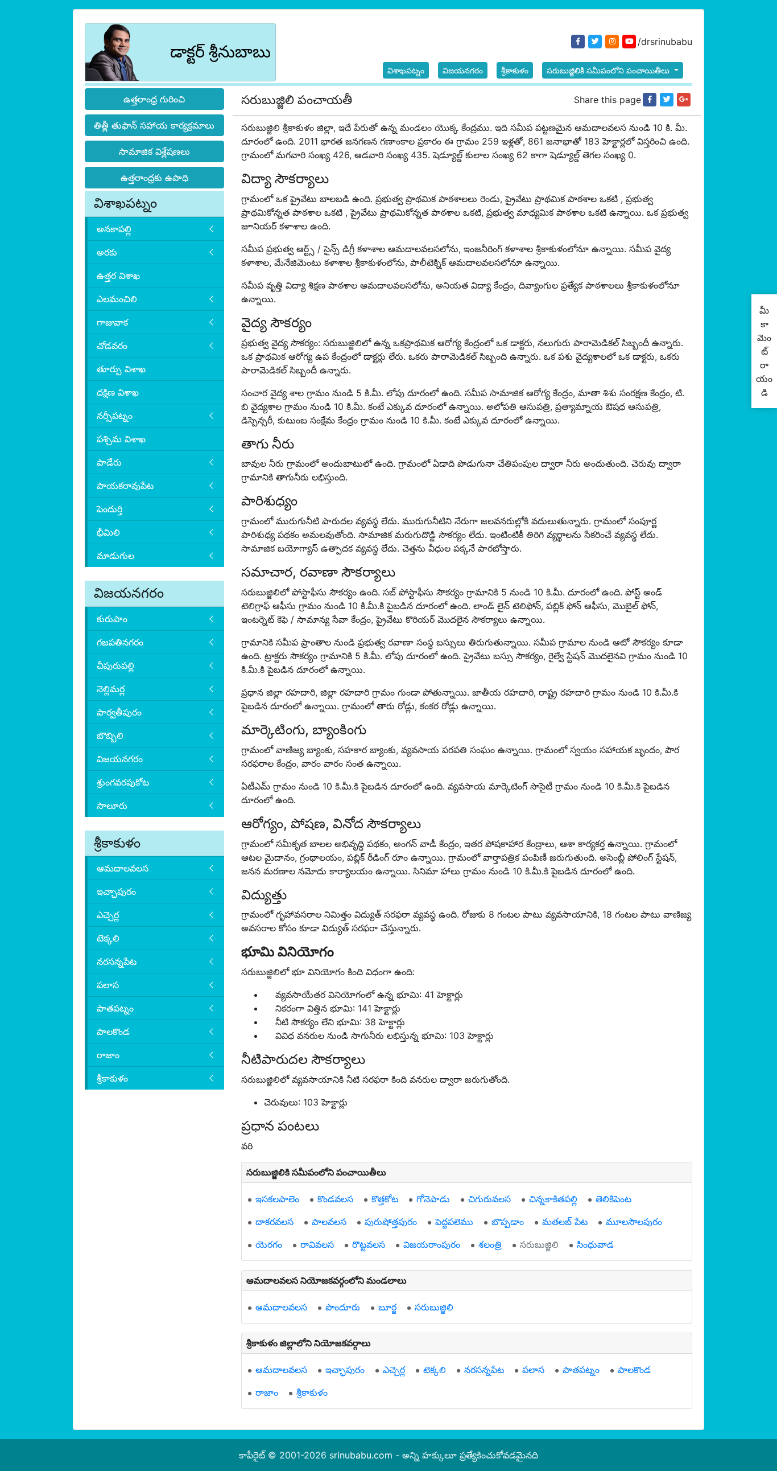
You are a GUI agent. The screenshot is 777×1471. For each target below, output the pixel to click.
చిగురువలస (489, 1199)
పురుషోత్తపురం (391, 1221)
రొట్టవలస (368, 1244)
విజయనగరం (463, 70)
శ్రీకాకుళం (514, 70)
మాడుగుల (115, 555)
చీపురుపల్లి (115, 665)
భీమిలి (108, 532)
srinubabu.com (360, 1455)
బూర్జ (387, 1307)
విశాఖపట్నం (405, 70)
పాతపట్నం (115, 1008)
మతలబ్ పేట (565, 1221)
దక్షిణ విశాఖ (118, 392)
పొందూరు (342, 1307)
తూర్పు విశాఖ (121, 369)
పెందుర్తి (109, 509)
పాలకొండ (113, 1031)
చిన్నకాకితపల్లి (553, 1199)
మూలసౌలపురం (634, 1221)
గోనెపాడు (433, 1199)
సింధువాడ (595, 1244)
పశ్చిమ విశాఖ (121, 439)
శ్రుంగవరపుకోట (123, 782)
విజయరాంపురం (431, 1244)
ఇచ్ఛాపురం (116, 891)
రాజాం (108, 1055)
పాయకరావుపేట (125, 485)
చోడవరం (112, 345)
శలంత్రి (490, 1244)
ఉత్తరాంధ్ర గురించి (154, 99)
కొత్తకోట (384, 1199)
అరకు (107, 252)
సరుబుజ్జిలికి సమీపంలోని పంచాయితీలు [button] (609, 70)
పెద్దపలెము (454, 1221)
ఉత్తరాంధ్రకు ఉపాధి (154, 177)
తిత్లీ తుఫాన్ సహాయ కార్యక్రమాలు (154, 125)
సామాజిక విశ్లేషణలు (154, 151)
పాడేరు (109, 462)
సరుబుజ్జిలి (539, 1244)
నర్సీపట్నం (115, 415)
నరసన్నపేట (117, 961)
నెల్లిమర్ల (111, 689)
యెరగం (268, 1244)
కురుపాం (112, 618)
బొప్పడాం (507, 1221)
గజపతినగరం (120, 642)
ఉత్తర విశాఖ (118, 275)
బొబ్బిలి (110, 735)
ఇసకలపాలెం (277, 1199)
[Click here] (649, 99)
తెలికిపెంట (613, 1199)
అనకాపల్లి (114, 229)
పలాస (108, 985)
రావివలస (317, 1244)
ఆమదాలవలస (122, 868)
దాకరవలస (274, 1221)
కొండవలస (335, 1199)
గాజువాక (112, 322)
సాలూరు (112, 805)
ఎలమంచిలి (117, 299)
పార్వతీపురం (119, 712)
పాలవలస (329, 1221)
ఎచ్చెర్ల (108, 915)
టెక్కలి (108, 938)
